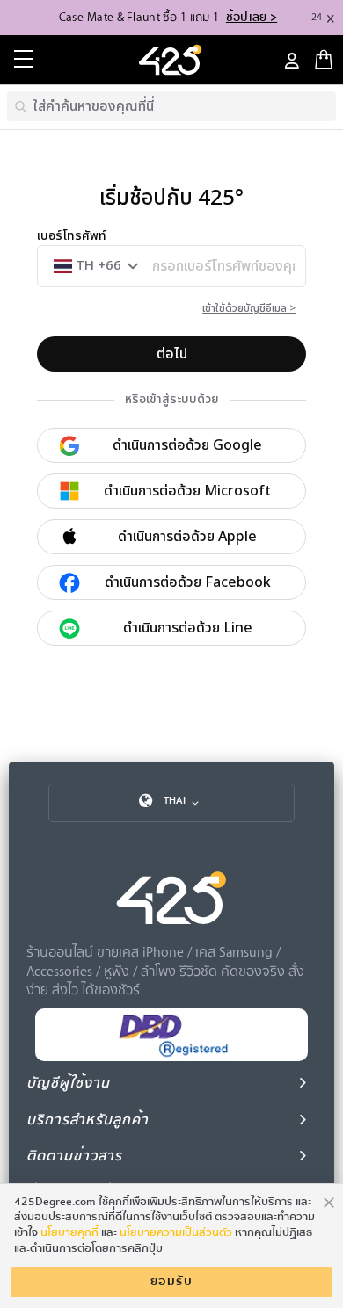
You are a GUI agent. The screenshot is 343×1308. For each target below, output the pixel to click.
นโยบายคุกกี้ (69, 1232)
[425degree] (171, 59)
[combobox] (171, 106)
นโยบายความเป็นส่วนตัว (176, 1232)
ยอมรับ (171, 1281)
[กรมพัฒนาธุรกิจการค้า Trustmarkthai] (171, 1057)
